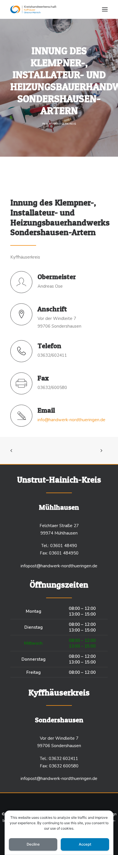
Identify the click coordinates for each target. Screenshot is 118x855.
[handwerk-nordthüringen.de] (33, 9)
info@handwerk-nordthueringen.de (71, 420)
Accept (85, 844)
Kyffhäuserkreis (61, 124)
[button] (105, 9)
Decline (33, 844)
